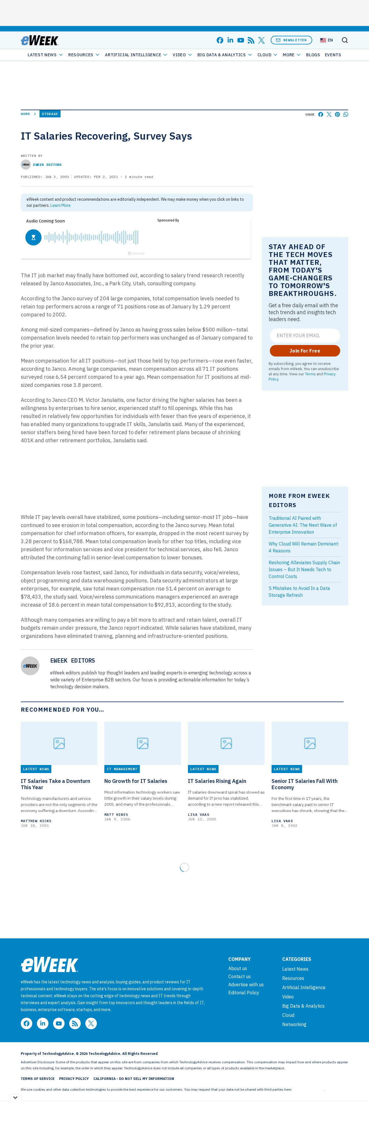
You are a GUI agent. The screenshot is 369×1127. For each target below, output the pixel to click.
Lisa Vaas (198, 814)
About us (237, 968)
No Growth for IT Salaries (135, 781)
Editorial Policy (243, 992)
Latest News (42, 54)
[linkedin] (230, 40)
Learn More (60, 205)
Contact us (239, 976)
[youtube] (240, 40)
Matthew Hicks (36, 821)
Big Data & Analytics (221, 54)
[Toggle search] (344, 40)
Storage (50, 114)
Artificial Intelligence (133, 54)
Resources (293, 978)
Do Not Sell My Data (309, 1089)
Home (25, 114)
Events (333, 54)
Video (179, 54)
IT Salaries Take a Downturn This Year (55, 784)
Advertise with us (246, 984)
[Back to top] (357, 1109)
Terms (310, 374)
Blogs (313, 54)
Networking (294, 1024)
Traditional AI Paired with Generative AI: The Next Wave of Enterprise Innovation (303, 525)
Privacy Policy (74, 1079)
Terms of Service (37, 1079)
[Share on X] (329, 114)
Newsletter (295, 40)
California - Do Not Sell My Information (133, 1079)
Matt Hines (116, 814)
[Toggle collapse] (15, 1097)
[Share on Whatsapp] (345, 114)
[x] (261, 40)
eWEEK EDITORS (47, 164)
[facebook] (219, 40)
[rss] (251, 40)
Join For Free (305, 351)
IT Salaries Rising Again (217, 781)
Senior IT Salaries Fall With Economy (305, 784)
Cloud (264, 54)
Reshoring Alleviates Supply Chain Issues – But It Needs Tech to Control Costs (304, 569)
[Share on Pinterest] (337, 114)
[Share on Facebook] (320, 114)
